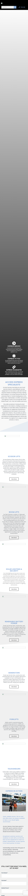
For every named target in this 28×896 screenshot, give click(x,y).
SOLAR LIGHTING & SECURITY (14, 570)
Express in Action (14, 791)
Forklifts (14, 719)
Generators (14, 673)
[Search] (15, 7)
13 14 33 (22, 7)
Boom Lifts (14, 512)
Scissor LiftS (14, 456)
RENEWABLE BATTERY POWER (14, 622)
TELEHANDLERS (14, 769)
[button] (26, 3)
